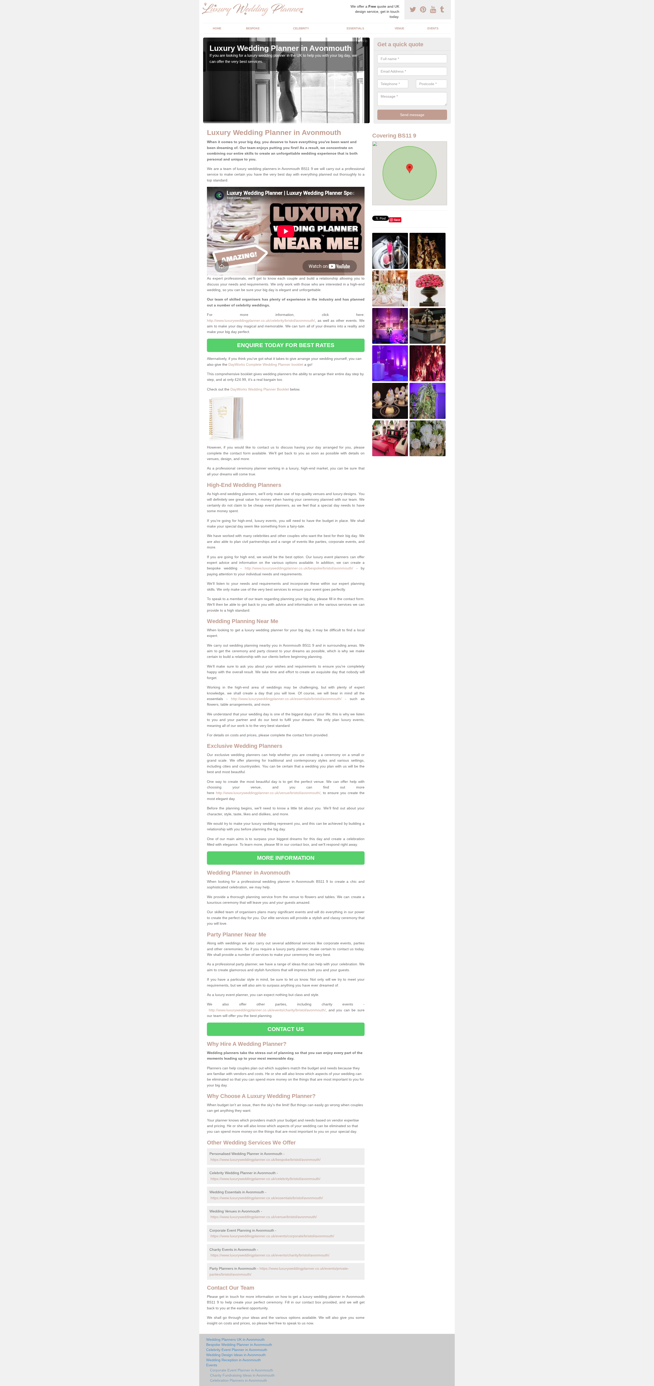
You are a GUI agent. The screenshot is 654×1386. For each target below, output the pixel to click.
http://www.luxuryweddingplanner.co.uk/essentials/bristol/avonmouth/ (286, 699)
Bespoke (253, 28)
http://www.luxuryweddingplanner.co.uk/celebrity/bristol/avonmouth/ (261, 320)
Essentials (355, 28)
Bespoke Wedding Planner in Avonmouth (239, 1345)
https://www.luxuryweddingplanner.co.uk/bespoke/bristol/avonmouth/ (266, 1160)
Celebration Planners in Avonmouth (238, 1380)
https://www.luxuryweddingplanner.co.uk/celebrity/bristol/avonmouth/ (265, 1179)
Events (432, 28)
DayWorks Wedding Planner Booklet (259, 389)
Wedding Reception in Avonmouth (233, 1360)
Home (217, 28)
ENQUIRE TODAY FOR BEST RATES (285, 345)
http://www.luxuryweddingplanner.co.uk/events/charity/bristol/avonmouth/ (267, 1010)
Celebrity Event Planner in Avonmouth (236, 1350)
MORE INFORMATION (286, 858)
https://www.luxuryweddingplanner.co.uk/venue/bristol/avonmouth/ (264, 1217)
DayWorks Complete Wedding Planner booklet (265, 364)
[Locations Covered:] (205, 4)
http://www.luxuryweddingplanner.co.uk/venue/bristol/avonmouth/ (268, 793)
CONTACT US (285, 1029)
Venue (399, 28)
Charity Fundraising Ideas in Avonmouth (242, 1375)
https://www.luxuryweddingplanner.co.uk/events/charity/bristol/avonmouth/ (270, 1255)
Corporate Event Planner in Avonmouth (241, 1370)
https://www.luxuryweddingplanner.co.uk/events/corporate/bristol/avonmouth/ (272, 1236)
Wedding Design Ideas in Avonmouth (236, 1355)
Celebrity (301, 28)
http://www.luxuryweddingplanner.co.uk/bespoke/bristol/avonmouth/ (299, 568)
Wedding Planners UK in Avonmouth (235, 1339)
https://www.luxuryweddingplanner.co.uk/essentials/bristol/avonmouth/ (267, 1198)
